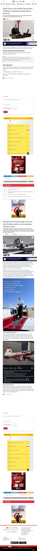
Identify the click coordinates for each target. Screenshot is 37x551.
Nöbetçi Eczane (21, 4)
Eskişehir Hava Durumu (26, 528)
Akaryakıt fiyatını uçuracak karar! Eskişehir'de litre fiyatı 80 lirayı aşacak (19, 196)
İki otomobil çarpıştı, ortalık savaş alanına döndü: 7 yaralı (16, 187)
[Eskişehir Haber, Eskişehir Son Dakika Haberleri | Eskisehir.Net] (18, 1)
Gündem (14, 4)
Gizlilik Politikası (6, 538)
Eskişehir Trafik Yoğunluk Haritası (28, 530)
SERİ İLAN (5, 537)
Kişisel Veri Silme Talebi (7, 539)
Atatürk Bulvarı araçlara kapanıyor (13, 189)
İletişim (5, 540)
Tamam (33, 549)
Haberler (4, 6)
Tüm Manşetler (25, 532)
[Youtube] (13, 531)
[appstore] (14, 542)
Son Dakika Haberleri (26, 533)
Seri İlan (3, 4)
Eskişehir (9, 4)
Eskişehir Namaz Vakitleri (27, 529)
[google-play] (23, 542)
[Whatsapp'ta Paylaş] (7, 40)
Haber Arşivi (25, 534)
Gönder (5, 111)
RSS (10, 546)
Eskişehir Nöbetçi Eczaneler (27, 527)
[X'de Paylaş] (5, 40)
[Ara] (33, 1)
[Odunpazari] (19, 164)
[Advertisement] (19, 86)
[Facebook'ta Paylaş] (3, 40)
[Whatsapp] (17, 531)
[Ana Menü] (3, 1)
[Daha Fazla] (9, 40)
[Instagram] (10, 531)
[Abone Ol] (33, 39)
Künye (20, 537)
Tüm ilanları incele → (30, 118)
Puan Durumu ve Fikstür (26, 531)
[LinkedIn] (12, 531)
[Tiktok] (15, 531)
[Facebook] (7, 531)
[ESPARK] (19, 208)
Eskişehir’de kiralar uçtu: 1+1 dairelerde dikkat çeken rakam (17, 194)
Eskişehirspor (28, 4)
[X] (8, 531)
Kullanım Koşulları (22, 538)
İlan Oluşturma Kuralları (22, 539)
